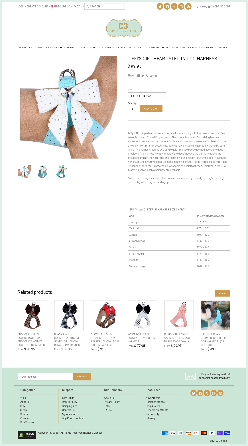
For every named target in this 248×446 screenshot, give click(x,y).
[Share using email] (156, 75)
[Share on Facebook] (138, 75)
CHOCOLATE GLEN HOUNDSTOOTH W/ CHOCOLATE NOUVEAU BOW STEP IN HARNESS (31, 339)
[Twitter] (160, 6)
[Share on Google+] (152, 75)
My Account (69, 414)
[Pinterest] (188, 6)
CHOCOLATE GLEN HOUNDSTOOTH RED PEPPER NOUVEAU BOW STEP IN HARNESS (105, 339)
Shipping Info (69, 406)
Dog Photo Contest (73, 418)
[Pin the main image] (147, 75)
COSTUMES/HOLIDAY (39, 47)
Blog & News (153, 406)
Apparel (69, 47)
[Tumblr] (174, 6)
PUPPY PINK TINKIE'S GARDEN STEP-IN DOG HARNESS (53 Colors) (177, 338)
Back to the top (218, 440)
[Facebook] (167, 6)
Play (83, 47)
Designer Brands (155, 401)
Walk (56, 47)
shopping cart (213, 6)
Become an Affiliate (157, 410)
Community (152, 414)
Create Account (37, 6)
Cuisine (137, 47)
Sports (107, 47)
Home (22, 47)
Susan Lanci (154, 47)
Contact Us (68, 410)
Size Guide (68, 397)
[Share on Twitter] (142, 75)
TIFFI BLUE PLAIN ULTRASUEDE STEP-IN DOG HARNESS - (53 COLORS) (213, 339)
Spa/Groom (187, 47)
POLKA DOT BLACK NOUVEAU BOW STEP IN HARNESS (141, 338)
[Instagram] (181, 6)
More (210, 47)
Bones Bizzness (93, 432)
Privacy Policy (112, 401)
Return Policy (69, 401)
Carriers (122, 47)
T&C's (107, 406)
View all (223, 293)
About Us (109, 397)
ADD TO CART (151, 108)
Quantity (132, 103)
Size (130, 90)
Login (21, 6)
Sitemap (151, 418)
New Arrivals (153, 397)
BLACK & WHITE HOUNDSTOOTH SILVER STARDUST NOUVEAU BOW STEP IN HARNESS (68, 339)
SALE (202, 47)
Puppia (170, 47)
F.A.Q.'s (108, 410)
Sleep (94, 47)
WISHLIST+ (224, 47)
